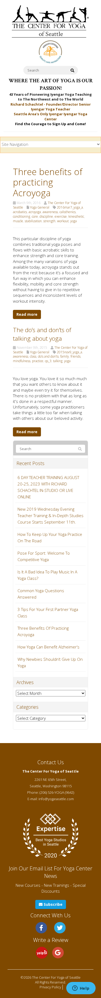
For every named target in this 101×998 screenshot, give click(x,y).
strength (49, 221)
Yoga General (39, 207)
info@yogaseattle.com (56, 798)
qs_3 (48, 361)
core (35, 216)
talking (57, 361)
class (33, 356)
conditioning (21, 216)
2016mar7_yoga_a (70, 207)
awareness (50, 212)
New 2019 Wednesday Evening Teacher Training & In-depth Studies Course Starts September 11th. (50, 515)
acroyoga (35, 212)
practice (37, 361)
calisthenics (68, 212)
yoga (73, 221)
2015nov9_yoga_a (69, 352)
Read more (26, 314)
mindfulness (21, 361)
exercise (61, 216)
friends (76, 356)
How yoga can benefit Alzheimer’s (48, 647)
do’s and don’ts (48, 356)
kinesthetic (76, 216)
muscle (18, 221)
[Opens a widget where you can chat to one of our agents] (81, 988)
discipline (46, 216)
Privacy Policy (50, 987)
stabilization (33, 221)
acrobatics (20, 212)
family (64, 356)
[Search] (80, 449)
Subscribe (52, 904)
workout (63, 221)
